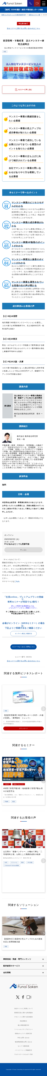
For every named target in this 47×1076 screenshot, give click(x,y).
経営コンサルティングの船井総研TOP (14, 15)
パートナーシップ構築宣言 (23, 1050)
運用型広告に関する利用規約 (23, 1012)
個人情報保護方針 (23, 1025)
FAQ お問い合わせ (23, 1037)
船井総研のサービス (11, 966)
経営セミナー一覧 (34, 15)
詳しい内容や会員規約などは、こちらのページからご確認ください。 (23, 607)
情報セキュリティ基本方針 (23, 1033)
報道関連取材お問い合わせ (23, 1042)
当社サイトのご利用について (23, 1008)
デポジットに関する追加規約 (23, 1017)
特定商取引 (23, 1021)
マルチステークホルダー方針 (23, 1054)
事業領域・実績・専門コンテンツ (17, 959)
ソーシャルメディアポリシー (23, 1029)
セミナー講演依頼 (23, 1046)
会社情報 (7, 972)
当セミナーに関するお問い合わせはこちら (23, 28)
